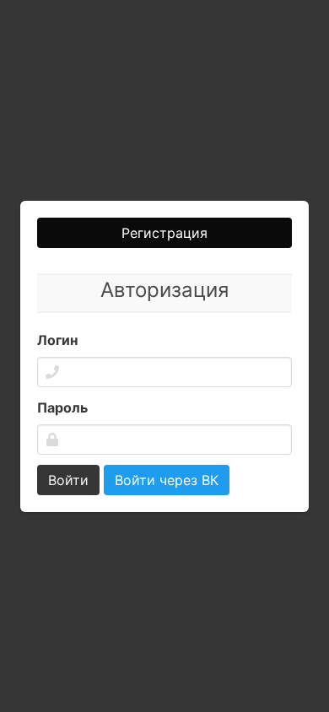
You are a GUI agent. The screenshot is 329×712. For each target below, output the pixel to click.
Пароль (62, 407)
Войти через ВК (166, 480)
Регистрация (164, 232)
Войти (68, 480)
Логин (57, 340)
